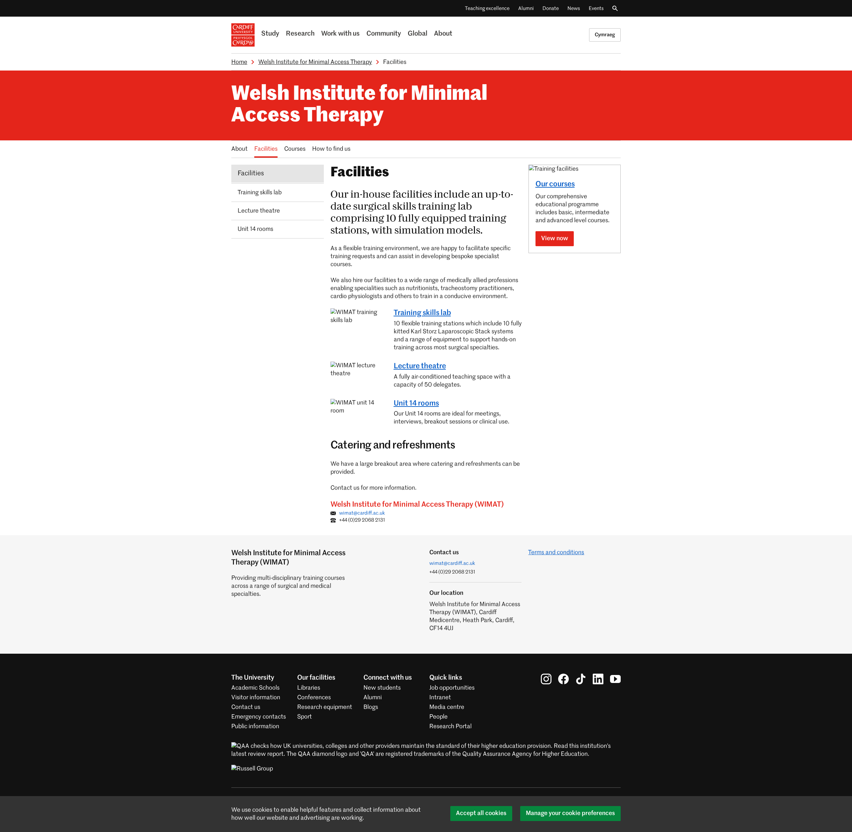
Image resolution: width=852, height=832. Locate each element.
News (573, 8)
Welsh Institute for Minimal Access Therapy (315, 62)
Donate (550, 8)
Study (270, 34)
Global (417, 34)
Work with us (340, 34)
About (443, 34)
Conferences (314, 698)
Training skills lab (422, 313)
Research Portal (450, 727)
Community (383, 34)
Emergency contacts (258, 717)
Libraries (308, 688)
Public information (255, 727)
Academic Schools (255, 688)
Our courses (555, 184)
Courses (295, 149)
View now (554, 239)
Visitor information (255, 698)
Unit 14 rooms (416, 403)
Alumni (526, 8)
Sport (304, 717)
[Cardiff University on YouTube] (615, 679)
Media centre (446, 707)
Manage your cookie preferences (570, 813)
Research (300, 34)
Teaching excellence (487, 8)
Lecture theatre (420, 366)
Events (596, 8)
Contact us (245, 707)
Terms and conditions (556, 553)
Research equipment (324, 707)
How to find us (331, 149)
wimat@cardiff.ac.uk (362, 513)
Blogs (370, 707)
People (438, 717)
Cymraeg (605, 34)
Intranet (440, 698)
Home (239, 62)
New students (382, 688)
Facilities (266, 149)
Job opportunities (452, 688)
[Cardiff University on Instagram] (546, 679)
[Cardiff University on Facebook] (563, 679)
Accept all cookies (481, 813)
